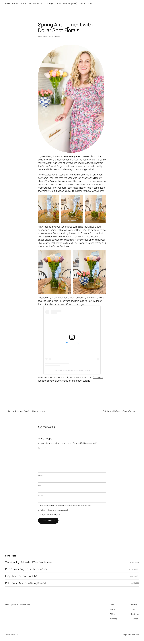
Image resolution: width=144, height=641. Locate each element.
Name (40, 475)
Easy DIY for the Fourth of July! (21, 576)
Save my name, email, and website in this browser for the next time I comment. (65, 506)
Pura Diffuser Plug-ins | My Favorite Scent (26, 569)
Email (40, 485)
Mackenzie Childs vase (58, 300)
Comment (42, 448)
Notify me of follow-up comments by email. (54, 510)
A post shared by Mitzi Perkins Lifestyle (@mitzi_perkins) (71, 370)
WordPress (135, 635)
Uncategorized (55, 36)
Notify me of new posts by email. (50, 514)
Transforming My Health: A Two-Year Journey (28, 562)
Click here (98, 377)
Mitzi (46, 36)
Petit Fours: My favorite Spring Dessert (119, 411)
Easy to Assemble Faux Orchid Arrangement (27, 411)
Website (40, 495)
